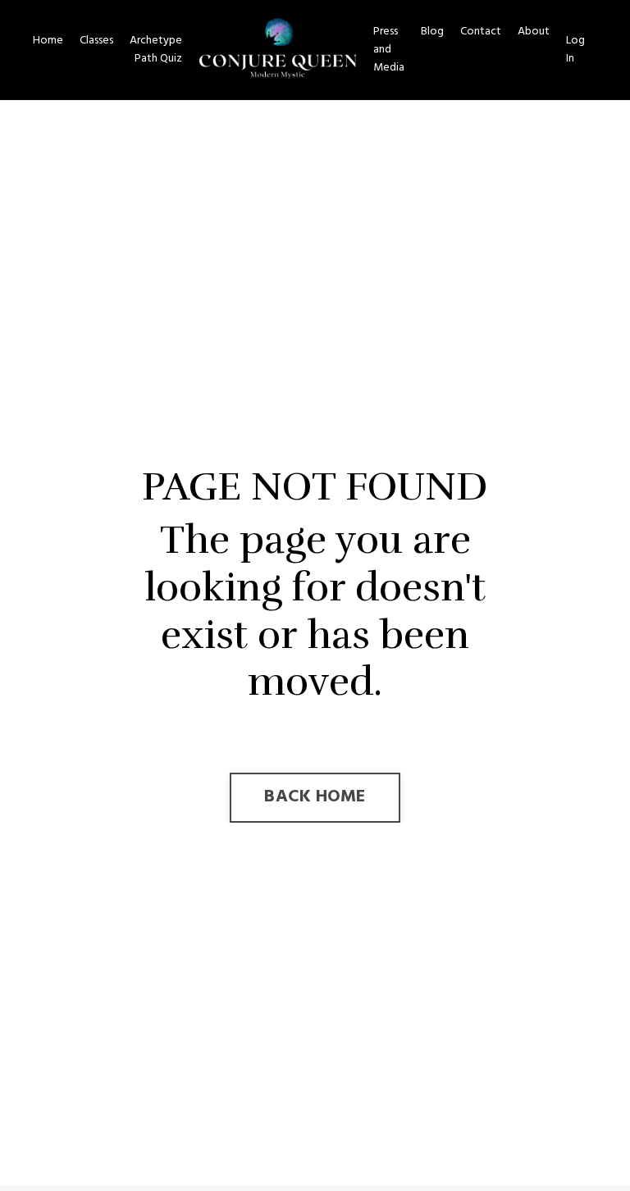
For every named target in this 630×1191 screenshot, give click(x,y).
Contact (480, 32)
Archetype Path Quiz (156, 50)
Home (48, 41)
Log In (575, 49)
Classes (96, 41)
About (534, 32)
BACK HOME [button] (314, 797)
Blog (432, 32)
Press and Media (388, 50)
